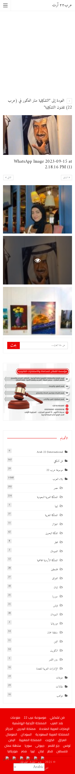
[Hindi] (12, 759)
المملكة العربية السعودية (47, 497)
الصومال (54, 551)
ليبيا (56, 506)
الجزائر (55, 524)
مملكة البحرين (51, 533)
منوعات (59, 677)
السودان (54, 614)
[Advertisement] (37, 53)
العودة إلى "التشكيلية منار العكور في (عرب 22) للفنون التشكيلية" (40, 104)
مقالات (59, 686)
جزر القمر (53, 659)
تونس (55, 605)
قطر (56, 542)
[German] (20, 759)
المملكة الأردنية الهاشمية (47, 560)
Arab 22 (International (50, 452)
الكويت (54, 650)
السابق (66, 178)
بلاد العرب (58, 479)
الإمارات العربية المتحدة (47, 668)
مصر (56, 488)
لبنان (56, 587)
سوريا (55, 596)
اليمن (56, 641)
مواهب (60, 695)
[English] (34, 759)
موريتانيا (54, 623)
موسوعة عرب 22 (54, 470)
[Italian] (6, 759)
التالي (9, 178)
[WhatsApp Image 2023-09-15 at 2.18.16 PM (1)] (37, 209)
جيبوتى (39, 746)
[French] (27, 759)
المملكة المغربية (51, 515)
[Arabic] (41, 759)
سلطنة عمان (52, 632)
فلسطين (54, 569)
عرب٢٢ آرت (62, 5)
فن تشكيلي (58, 461)
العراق (55, 578)
